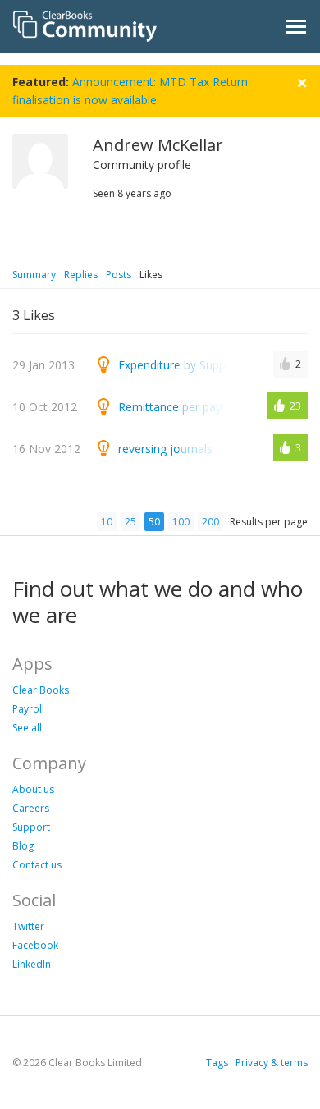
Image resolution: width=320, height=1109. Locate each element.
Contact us (37, 865)
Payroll (28, 709)
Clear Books (40, 690)
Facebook (35, 945)
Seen (104, 193)
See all (27, 728)
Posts (118, 275)
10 (106, 522)
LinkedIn (31, 964)
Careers (30, 808)
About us (33, 789)
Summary (34, 275)
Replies (81, 275)
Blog (23, 846)
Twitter (28, 926)
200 (210, 522)
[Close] (302, 81)
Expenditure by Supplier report (197, 365)
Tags (217, 1063)
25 (130, 522)
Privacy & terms (271, 1063)
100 (181, 522)
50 (154, 522)
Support (31, 827)
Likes (150, 275)
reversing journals (165, 448)
